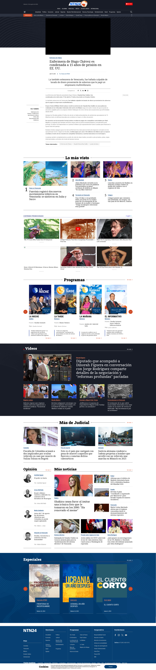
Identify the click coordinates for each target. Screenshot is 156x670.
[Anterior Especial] (25, 589)
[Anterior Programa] (25, 312)
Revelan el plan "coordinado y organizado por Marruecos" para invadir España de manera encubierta (120, 496)
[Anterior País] (132, 14)
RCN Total (124, 663)
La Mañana (86, 316)
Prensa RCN (97, 654)
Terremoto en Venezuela (51, 15)
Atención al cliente (98, 637)
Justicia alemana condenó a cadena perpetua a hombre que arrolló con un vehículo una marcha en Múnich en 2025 (114, 455)
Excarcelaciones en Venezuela (116, 400)
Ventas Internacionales (99, 648)
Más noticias (65, 469)
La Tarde (59, 316)
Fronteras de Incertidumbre (43, 605)
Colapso (110, 195)
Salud (106, 12)
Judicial (57, 12)
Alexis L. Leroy (41, 526)
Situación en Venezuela (41, 533)
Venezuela (113, 505)
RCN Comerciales (71, 663)
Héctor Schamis (41, 544)
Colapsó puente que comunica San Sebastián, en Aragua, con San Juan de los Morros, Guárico (120, 199)
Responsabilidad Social (100, 635)
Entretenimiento (99, 12)
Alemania (101, 448)
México (25, 651)
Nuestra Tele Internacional (74, 12)
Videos (31, 348)
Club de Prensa (83, 635)
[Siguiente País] (132, 16)
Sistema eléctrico (59, 535)
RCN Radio (55, 663)
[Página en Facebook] (115, 635)
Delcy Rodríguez (70, 15)
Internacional (26, 657)
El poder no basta (40, 478)
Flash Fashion (83, 637)
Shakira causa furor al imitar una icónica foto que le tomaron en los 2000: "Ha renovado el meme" (72, 506)
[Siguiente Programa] (131, 312)
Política (44, 12)
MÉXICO (77, 8)
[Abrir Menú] (24, 12)
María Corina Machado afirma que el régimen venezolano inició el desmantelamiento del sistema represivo (119, 511)
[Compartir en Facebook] (78, 90)
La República (62, 663)
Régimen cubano (28, 400)
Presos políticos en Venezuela (92, 15)
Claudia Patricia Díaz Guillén (81, 144)
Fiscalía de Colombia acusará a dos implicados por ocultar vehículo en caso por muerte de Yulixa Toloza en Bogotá (39, 455)
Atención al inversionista (100, 640)
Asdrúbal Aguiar (38, 475)
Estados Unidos (27, 654)
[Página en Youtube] (126, 635)
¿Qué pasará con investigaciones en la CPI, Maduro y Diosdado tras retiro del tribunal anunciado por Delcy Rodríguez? (120, 541)
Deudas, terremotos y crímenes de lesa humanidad (42, 537)
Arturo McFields (38, 490)
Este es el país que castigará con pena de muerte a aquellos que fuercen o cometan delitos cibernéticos (77, 455)
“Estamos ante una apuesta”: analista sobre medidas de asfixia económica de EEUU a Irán (115, 333)
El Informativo (113, 316)
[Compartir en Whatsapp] (87, 90)
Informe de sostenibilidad (100, 643)
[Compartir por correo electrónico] (85, 90)
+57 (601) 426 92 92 (124, 642)
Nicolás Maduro (104, 15)
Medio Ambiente (39, 510)
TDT (103, 663)
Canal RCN (40, 663)
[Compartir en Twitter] (80, 90)
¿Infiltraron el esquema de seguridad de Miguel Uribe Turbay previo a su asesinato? (92, 405)
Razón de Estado (74, 651)
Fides (98, 663)
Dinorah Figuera (80, 358)
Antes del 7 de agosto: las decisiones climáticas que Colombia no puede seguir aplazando (42, 517)
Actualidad (38, 12)
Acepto (111, 666)
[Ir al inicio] (32, 633)
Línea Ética (96, 651)
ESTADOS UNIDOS (85, 8)
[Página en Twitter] (122, 635)
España (112, 489)
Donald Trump (79, 15)
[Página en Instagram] (119, 635)
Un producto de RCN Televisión (112, 663)
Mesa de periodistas (72, 648)
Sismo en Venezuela (35, 188)
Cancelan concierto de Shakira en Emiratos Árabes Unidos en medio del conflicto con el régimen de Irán (120, 185)
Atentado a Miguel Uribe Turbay (89, 400)
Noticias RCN (47, 663)
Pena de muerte (65, 448)
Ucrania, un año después (77, 605)
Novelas (94, 663)
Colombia (26, 448)
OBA (95, 657)
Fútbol (112, 476)
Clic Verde (72, 635)
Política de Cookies (75, 668)
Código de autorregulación (100, 646)
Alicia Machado (79, 180)
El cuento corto (111, 605)
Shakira (110, 180)
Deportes (63, 12)
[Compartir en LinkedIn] (83, 90)
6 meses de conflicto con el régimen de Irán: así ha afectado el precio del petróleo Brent (90, 333)
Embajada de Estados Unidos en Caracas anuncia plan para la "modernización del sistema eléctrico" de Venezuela (66, 541)
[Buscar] (131, 12)
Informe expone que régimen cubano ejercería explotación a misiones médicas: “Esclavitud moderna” (34, 405)
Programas (112, 12)
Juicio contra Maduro (38, 15)
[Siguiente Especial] (131, 589)
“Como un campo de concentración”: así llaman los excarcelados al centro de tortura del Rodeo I (65, 333)
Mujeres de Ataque (84, 647)
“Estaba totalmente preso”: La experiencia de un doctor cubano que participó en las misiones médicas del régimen (40, 333)
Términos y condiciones (83, 665)
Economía (50, 12)
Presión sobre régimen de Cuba (90, 535)
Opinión (119, 12)
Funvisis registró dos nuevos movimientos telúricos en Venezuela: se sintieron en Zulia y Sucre (47, 195)
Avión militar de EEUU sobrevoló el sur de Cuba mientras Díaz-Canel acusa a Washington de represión (93, 541)
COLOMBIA (64, 8)
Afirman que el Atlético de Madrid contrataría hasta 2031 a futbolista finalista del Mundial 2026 (120, 481)
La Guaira (61, 15)
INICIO (58, 8)
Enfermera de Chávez (56, 58)
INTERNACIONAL (95, 8)
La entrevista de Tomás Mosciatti (74, 641)
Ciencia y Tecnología (87, 12)
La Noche (34, 316)
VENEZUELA (71, 8)
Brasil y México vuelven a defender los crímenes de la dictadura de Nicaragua (42, 495)
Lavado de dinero (94, 144)
